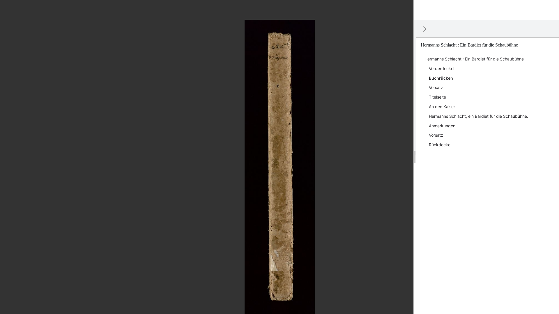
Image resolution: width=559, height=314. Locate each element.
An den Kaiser (442, 106)
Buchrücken (441, 78)
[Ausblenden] (425, 29)
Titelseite (437, 96)
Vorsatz (436, 87)
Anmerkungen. (443, 125)
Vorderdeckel (441, 68)
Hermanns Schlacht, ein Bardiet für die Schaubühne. (478, 116)
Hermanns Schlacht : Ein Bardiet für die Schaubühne (474, 58)
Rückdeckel (440, 144)
